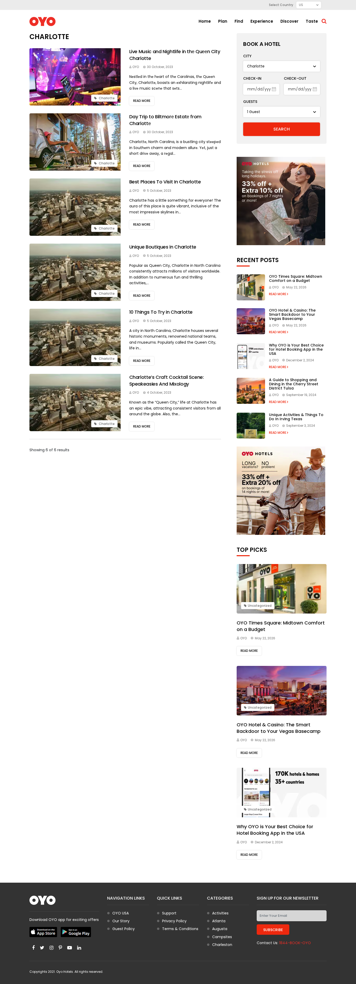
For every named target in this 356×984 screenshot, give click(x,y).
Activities (220, 913)
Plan (222, 21)
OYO (135, 67)
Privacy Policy (174, 921)
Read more (141, 100)
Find (239, 21)
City (247, 56)
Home (205, 21)
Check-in (252, 78)
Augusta (219, 928)
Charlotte (106, 98)
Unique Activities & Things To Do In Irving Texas (296, 417)
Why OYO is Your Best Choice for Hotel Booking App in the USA (296, 349)
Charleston (222, 944)
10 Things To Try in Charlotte (161, 312)
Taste (312, 21)
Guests (250, 101)
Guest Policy (123, 928)
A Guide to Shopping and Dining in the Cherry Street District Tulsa (293, 384)
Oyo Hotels (64, 971)
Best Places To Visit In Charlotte (165, 181)
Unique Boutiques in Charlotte (163, 247)
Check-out (295, 78)
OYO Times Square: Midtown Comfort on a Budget (295, 278)
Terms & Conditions (180, 928)
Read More (278, 294)
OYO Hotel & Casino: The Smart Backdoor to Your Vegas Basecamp (292, 314)
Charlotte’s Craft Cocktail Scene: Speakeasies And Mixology (166, 380)
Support (169, 913)
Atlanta (218, 921)
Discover (289, 21)
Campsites (222, 936)
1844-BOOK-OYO (295, 942)
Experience (261, 21)
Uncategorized (260, 605)
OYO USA (120, 913)
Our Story (121, 921)
